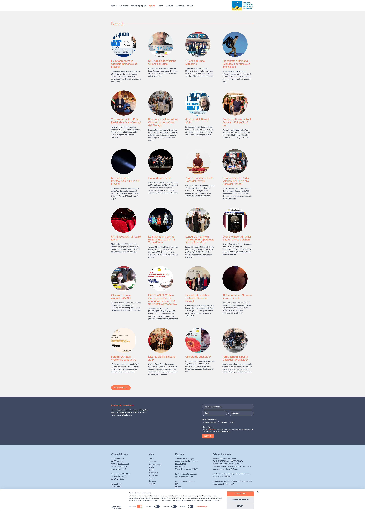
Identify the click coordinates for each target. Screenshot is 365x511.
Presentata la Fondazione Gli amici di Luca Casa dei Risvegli (163, 122)
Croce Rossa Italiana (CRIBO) (186, 469)
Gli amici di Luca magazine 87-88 (121, 296)
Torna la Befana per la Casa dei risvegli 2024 (235, 358)
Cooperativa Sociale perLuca (186, 461)
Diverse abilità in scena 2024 (161, 358)
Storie (160, 6)
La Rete (178, 487)
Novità (152, 6)
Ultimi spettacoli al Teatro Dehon (126, 238)
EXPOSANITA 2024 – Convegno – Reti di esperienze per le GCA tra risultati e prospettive (162, 299)
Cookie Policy (116, 486)
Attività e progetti (138, 6)
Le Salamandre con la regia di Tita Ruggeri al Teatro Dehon (161, 239)
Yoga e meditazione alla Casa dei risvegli (199, 179)
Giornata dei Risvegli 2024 (197, 121)
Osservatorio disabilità (184, 476)
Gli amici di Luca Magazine (195, 62)
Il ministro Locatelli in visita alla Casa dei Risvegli (197, 298)
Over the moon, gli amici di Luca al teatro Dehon (236, 238)
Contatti (169, 6)
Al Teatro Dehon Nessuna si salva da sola (237, 296)
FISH (177, 484)
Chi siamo (123, 6)
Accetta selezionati (240, 500)
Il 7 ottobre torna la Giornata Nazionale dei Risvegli (124, 63)
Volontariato (153, 473)
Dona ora (180, 6)
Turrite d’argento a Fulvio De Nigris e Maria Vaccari (126, 121)
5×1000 (190, 6)
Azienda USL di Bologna (184, 459)
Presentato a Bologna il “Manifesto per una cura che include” (236, 63)
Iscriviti (207, 436)
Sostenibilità (153, 475)
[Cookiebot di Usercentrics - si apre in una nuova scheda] (116, 507)
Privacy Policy (207, 427)
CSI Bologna (180, 466)
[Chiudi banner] (258, 492)
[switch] (157, 506)
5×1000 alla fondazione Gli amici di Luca (162, 62)
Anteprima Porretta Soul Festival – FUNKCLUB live (236, 122)
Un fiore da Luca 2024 (198, 356)
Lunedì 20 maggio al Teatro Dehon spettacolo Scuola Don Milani (199, 239)
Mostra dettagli (202, 506)
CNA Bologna (180, 464)
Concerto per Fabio (159, 178)
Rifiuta (240, 506)
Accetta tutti (240, 494)
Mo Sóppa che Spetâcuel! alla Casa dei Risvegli (125, 180)
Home (114, 6)
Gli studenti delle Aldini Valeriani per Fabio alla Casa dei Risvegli (235, 180)
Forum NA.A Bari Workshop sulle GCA (123, 358)
